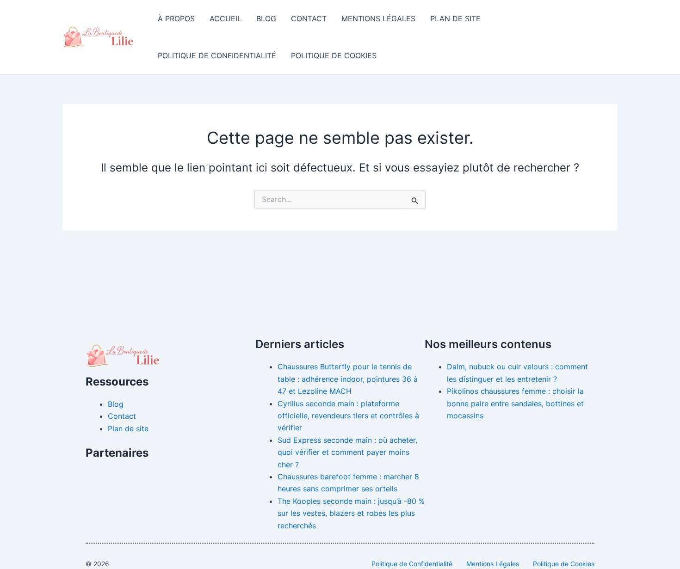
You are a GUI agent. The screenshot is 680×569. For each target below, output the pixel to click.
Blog (266, 18)
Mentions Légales (378, 18)
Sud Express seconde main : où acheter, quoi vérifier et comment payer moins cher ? (347, 452)
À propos (176, 18)
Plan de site (455, 18)
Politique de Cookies (334, 55)
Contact (309, 18)
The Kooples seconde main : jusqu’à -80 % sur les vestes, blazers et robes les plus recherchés (351, 513)
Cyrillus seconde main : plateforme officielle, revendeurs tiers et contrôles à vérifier (348, 416)
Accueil (225, 18)
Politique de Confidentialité (217, 55)
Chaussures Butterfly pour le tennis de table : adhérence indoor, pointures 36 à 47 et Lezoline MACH (348, 379)
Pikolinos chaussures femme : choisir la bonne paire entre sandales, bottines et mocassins (515, 403)
